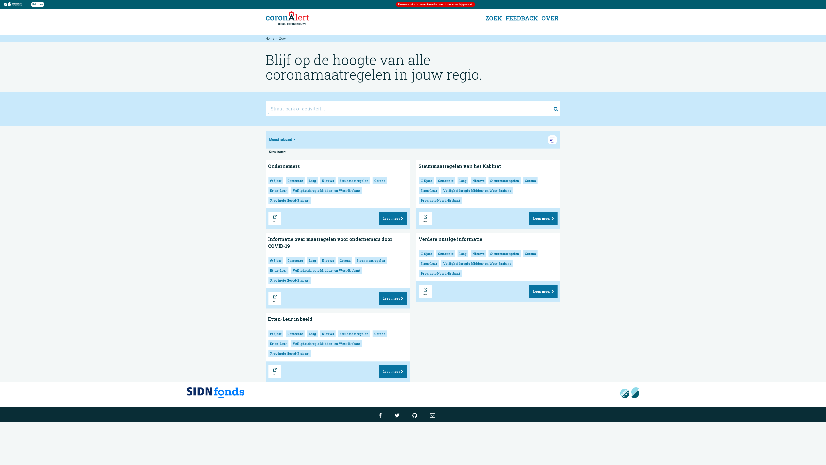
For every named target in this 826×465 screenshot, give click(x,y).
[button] (552, 139)
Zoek (493, 18)
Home (270, 38)
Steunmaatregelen (354, 181)
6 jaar (277, 261)
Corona (379, 181)
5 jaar (277, 181)
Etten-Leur (278, 191)
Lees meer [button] (391, 218)
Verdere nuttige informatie (450, 239)
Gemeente (295, 181)
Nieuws (328, 181)
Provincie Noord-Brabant (290, 200)
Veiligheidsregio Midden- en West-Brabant (326, 191)
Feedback (521, 18)
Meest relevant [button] (281, 140)
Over (549, 18)
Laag (312, 181)
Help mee (37, 4)
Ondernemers (284, 166)
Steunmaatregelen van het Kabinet (460, 166)
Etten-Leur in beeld (290, 319)
